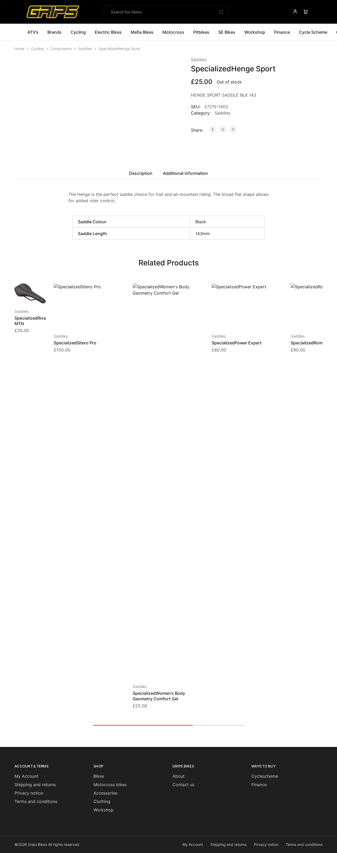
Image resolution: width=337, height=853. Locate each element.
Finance (282, 32)
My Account (26, 776)
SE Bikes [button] (226, 32)
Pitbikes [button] (201, 32)
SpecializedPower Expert (237, 342)
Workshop (254, 32)
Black (200, 221)
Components (61, 48)
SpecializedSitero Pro (75, 342)
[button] (23, 295)
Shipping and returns (35, 784)
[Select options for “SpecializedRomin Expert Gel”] (319, 320)
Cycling (37, 48)
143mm (202, 233)
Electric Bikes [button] (108, 32)
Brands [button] (54, 32)
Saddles (85, 48)
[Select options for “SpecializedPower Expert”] (240, 320)
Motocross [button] (173, 32)
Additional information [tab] (185, 173)
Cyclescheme (264, 776)
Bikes (98, 776)
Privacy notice (28, 793)
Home (19, 48)
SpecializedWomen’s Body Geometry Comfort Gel (159, 696)
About (178, 776)
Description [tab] (140, 173)
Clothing (101, 801)
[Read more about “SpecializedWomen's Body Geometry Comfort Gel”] (161, 670)
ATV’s (32, 32)
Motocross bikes (110, 784)
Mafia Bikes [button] (142, 32)
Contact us (183, 784)
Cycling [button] (78, 32)
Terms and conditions (35, 801)
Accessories (105, 793)
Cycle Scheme (313, 32)
